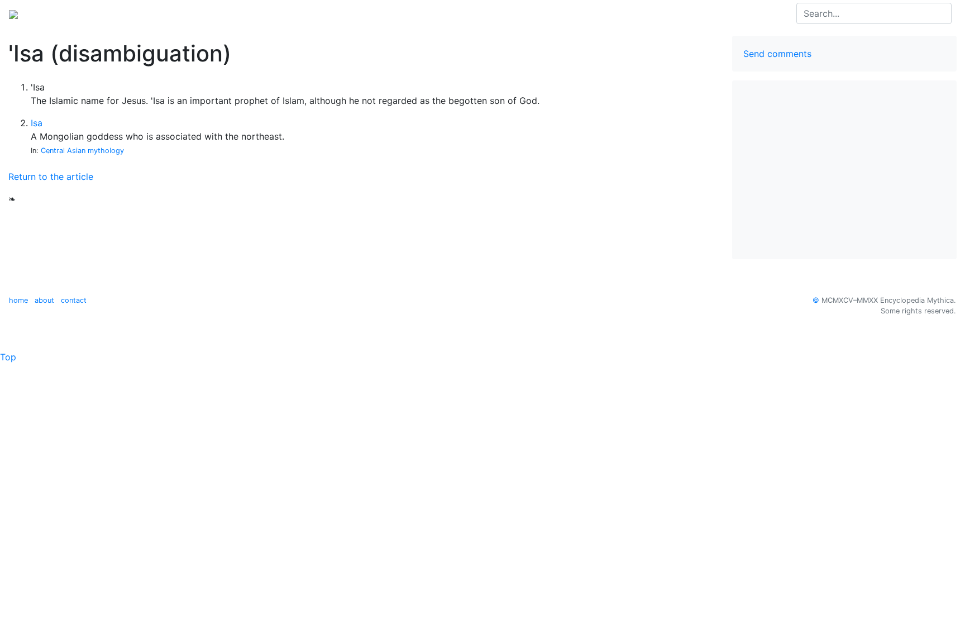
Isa (36, 122)
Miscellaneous (157, 13)
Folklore (102, 13)
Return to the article (50, 176)
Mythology (54, 13)
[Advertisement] (844, 170)
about (44, 300)
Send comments (777, 53)
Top (8, 357)
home (18, 300)
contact (74, 300)
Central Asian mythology (82, 150)
